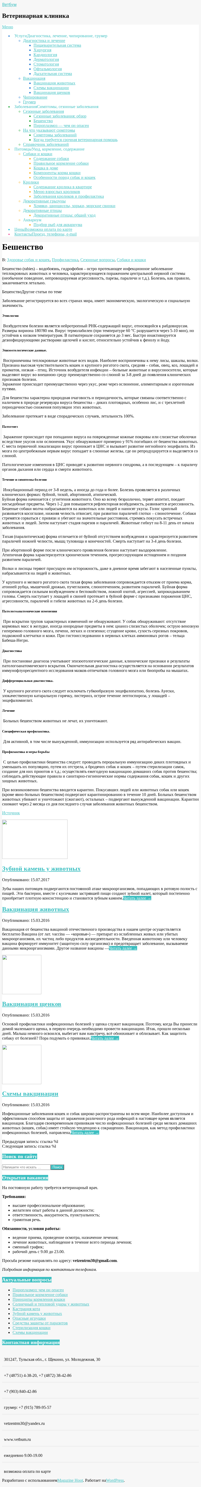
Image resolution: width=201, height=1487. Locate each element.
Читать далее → (137, 898)
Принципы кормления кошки (39, 1299)
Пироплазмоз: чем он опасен (38, 1290)
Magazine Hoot (70, 1480)
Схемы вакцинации (30, 1093)
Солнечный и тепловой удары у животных (51, 1304)
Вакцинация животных (35, 909)
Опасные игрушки (29, 1318)
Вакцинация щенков (31, 1004)
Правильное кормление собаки (40, 1294)
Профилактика (65, 260)
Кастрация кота (26, 1309)
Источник (11, 813)
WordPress (115, 1480)
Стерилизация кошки (32, 1327)
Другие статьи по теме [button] (41, 292)
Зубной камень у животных (41, 868)
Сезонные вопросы (97, 260)
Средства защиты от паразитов (40, 1323)
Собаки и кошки (131, 260)
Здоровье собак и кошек (28, 260)
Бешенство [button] (11, 292)
